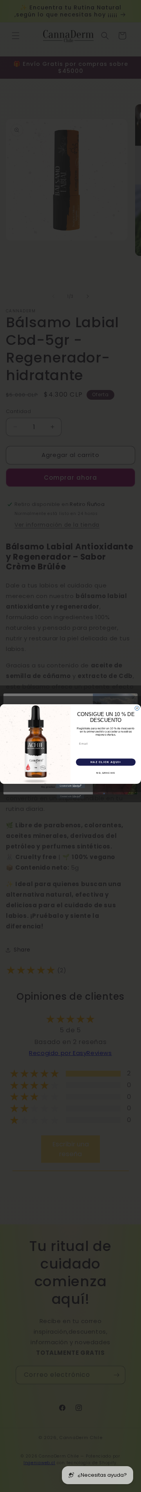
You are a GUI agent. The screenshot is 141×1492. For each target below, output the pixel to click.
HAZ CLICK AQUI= (105, 761)
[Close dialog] (137, 708)
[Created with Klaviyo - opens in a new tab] (70, 786)
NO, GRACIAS (105, 772)
